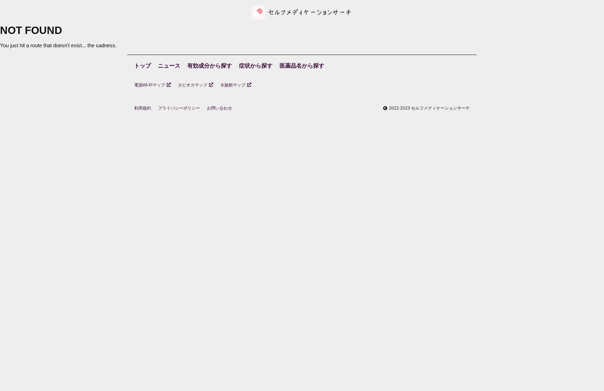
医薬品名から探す (302, 66)
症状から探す (256, 66)
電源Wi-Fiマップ (149, 85)
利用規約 (142, 108)
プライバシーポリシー (179, 108)
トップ (142, 66)
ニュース (169, 66)
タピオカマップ (192, 85)
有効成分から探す (209, 66)
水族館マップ (232, 85)
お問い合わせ (219, 108)
